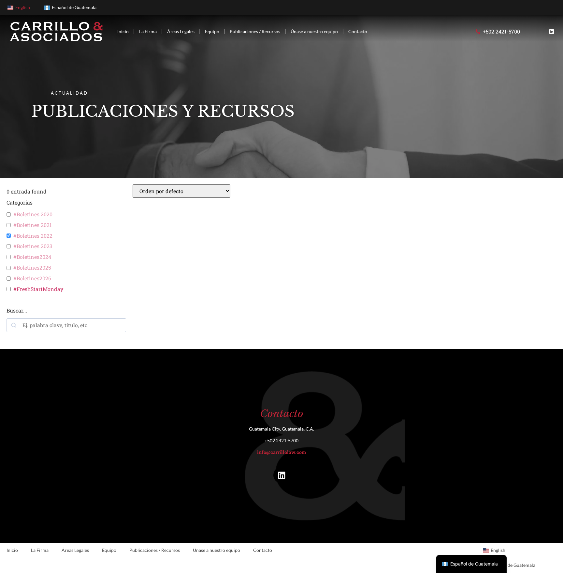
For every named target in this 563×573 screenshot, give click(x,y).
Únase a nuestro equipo (314, 31)
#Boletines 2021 (32, 225)
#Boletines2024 (32, 257)
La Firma (148, 31)
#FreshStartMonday (38, 289)
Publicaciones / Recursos (255, 31)
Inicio (123, 31)
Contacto (357, 31)
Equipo (212, 31)
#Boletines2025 (32, 267)
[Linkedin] (551, 31)
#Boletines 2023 (32, 246)
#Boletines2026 (32, 278)
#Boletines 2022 (32, 236)
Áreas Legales (181, 31)
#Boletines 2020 (32, 214)
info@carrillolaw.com (281, 452)
